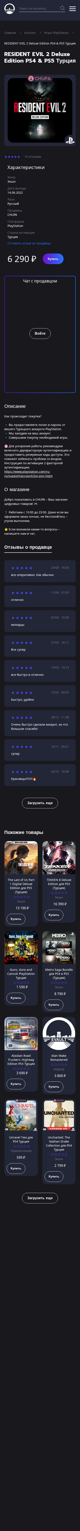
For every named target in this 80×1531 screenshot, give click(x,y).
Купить (53, 259)
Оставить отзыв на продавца (29, 243)
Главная (10, 33)
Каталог (30, 33)
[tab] (28, 548)
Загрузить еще (40, 803)
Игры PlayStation (56, 33)
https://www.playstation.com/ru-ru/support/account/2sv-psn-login (28, 474)
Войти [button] (40, 333)
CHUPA (12, 215)
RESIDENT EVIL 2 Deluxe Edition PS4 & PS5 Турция (40, 43)
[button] (72, 9)
